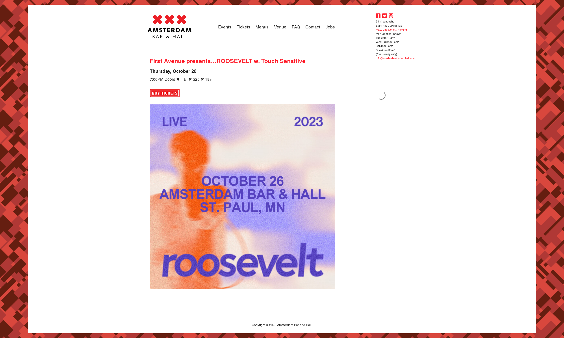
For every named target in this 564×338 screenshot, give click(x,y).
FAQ (296, 27)
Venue (280, 27)
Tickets (243, 27)
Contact (312, 27)
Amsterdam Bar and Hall (170, 26)
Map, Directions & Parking (391, 29)
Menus (262, 27)
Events (224, 27)
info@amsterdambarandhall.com (395, 58)
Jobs (330, 27)
